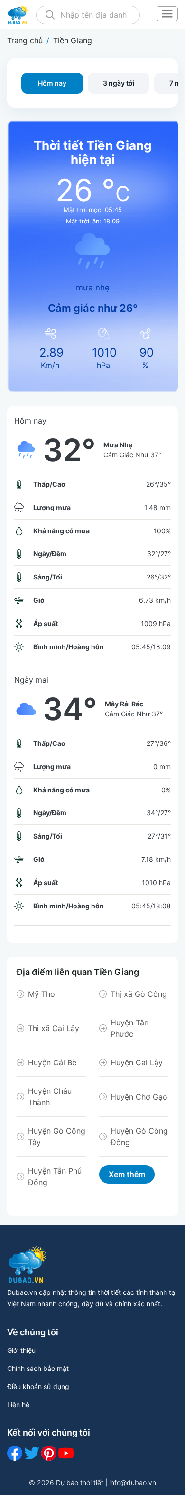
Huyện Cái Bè (52, 1062)
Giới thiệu (21, 1350)
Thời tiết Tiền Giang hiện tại (92, 152)
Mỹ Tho (41, 994)
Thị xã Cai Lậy (53, 1028)
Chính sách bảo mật (38, 1368)
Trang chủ (25, 40)
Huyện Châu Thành (50, 1096)
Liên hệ (18, 1404)
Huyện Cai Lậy (137, 1062)
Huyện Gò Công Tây (56, 1136)
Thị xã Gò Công (139, 994)
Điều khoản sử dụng (38, 1386)
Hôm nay (52, 83)
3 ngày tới (119, 83)
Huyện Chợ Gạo (139, 1096)
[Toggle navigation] (167, 15)
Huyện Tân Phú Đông (55, 1176)
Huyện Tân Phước (129, 1028)
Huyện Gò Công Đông (139, 1136)
